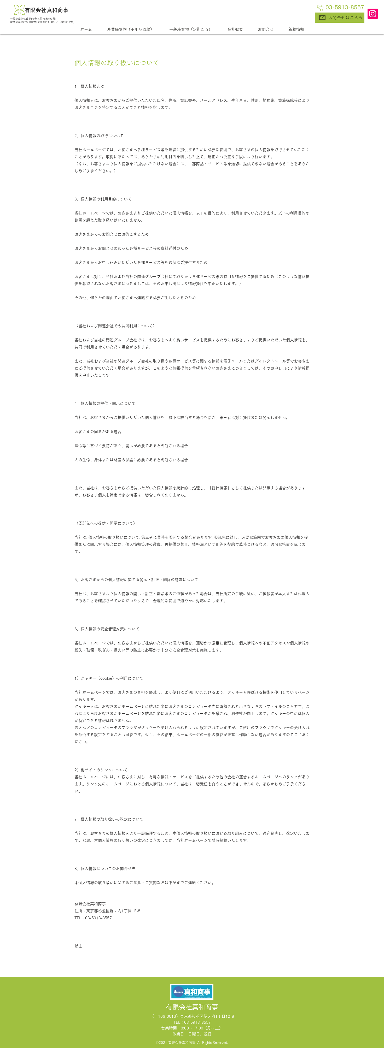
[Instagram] (373, 14)
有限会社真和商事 (46, 10)
